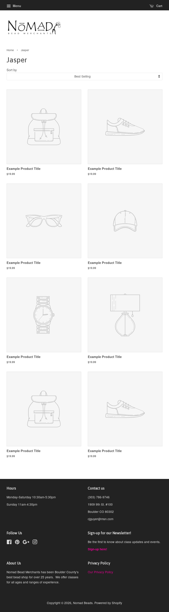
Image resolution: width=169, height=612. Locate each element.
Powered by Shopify (108, 603)
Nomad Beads (83, 603)
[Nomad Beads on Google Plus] (26, 542)
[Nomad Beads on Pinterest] (17, 542)
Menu (16, 6)
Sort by (12, 69)
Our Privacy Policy (100, 572)
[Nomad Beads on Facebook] (9, 542)
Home (10, 50)
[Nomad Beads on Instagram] (34, 542)
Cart (158, 6)
